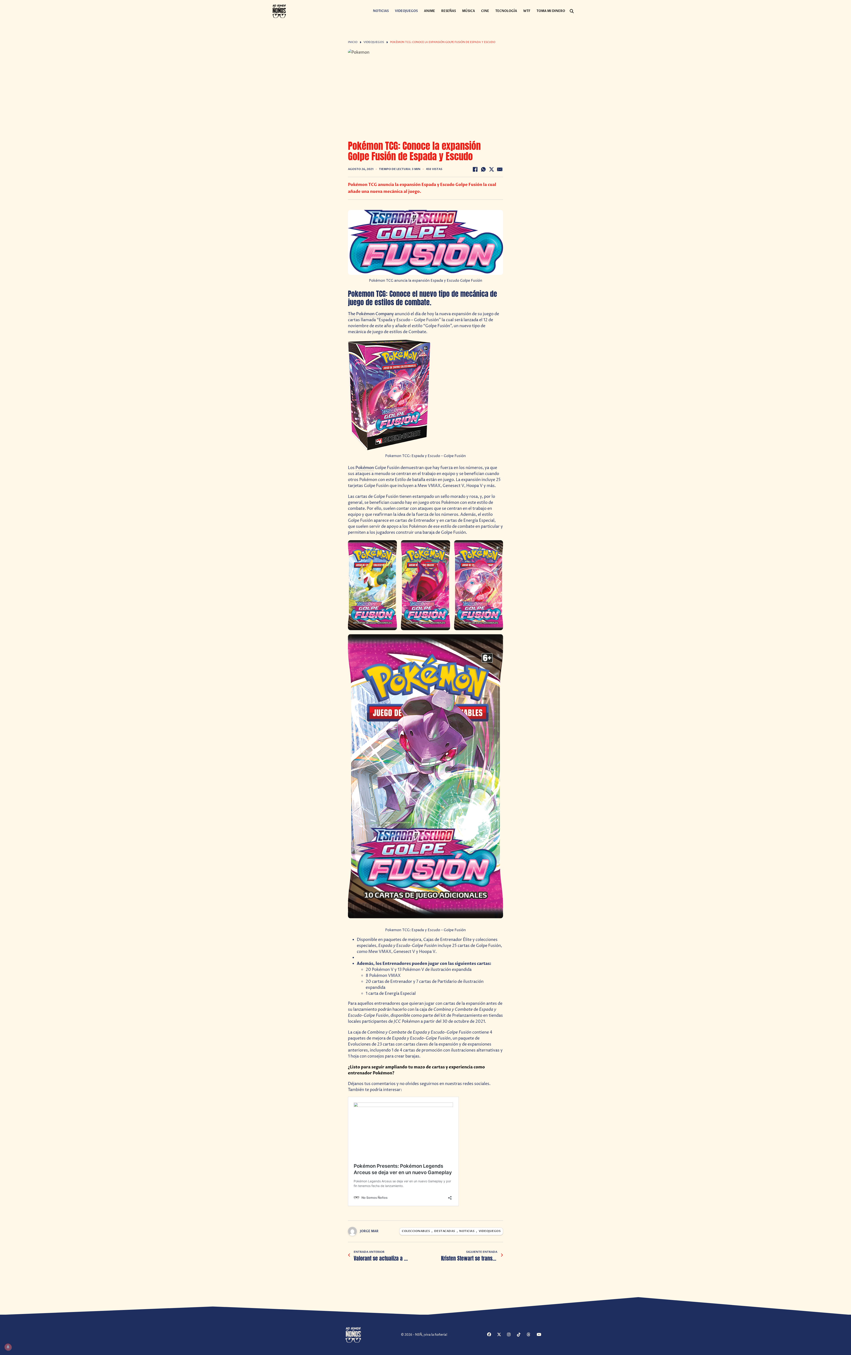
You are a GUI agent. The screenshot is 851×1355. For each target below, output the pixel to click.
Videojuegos (406, 11)
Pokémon (364, 468)
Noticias (381, 11)
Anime (429, 11)
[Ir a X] (501, 1335)
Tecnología (506, 11)
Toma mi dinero (551, 11)
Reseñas (448, 11)
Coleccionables (416, 1231)
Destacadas (444, 1231)
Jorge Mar (369, 1231)
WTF (526, 11)
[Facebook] (475, 169)
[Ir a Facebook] (491, 1335)
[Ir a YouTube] (541, 1335)
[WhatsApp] (483, 169)
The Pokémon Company (371, 314)
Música (468, 11)
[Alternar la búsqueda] (571, 11)
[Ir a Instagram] (511, 1335)
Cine (485, 11)
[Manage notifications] (8, 1347)
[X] (491, 169)
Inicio (352, 42)
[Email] (499, 169)
